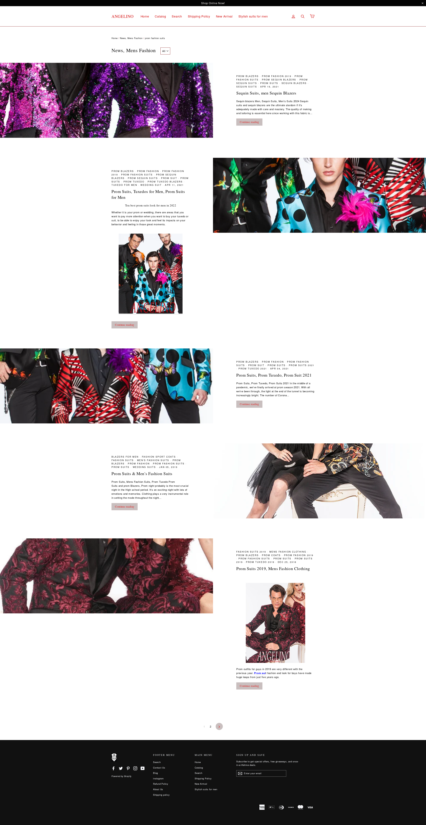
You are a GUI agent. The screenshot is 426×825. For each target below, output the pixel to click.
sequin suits (247, 86)
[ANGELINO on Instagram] (135, 768)
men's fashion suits (153, 460)
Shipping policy (161, 794)
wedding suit (151, 184)
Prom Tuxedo (134, 181)
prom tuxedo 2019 (260, 562)
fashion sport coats (159, 456)
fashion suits (123, 460)
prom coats (272, 555)
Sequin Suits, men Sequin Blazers (266, 93)
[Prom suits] (275, 623)
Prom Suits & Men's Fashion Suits (141, 473)
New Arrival (224, 16)
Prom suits (269, 83)
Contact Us (159, 767)
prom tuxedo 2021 (253, 368)
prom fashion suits (137, 174)
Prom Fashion (148, 171)
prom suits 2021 (301, 365)
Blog (155, 773)
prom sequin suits (143, 178)
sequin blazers (295, 83)
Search (177, 16)
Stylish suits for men (253, 16)
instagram (158, 778)
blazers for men (125, 456)
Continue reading (249, 122)
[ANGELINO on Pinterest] (128, 768)
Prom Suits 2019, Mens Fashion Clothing (273, 568)
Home (145, 16)
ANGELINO (122, 16)
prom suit (169, 178)
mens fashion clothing (288, 551)
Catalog (160, 16)
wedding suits (145, 467)
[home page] (151, 313)
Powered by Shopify (121, 776)
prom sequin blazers (279, 79)
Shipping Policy (199, 16)
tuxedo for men (124, 184)
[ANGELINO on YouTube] (143, 768)
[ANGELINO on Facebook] (113, 768)
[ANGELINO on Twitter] (121, 768)
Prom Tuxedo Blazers (166, 181)
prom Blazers (248, 76)
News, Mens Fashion (131, 38)
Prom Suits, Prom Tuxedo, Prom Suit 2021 (274, 375)
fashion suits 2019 (251, 551)
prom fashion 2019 (277, 76)
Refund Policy (160, 783)
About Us (158, 789)
